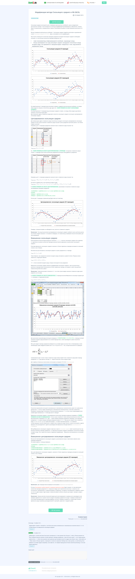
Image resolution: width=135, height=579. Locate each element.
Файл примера (56, 22)
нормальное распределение (66, 484)
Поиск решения (70, 362)
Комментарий (31, 549)
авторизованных (76, 518)
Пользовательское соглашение (49, 568)
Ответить (32, 529)
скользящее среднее (65, 428)
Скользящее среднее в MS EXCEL (42, 34)
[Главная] (32, 3)
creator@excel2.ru (32, 570)
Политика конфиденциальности (49, 570)
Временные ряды (34, 18)
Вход (104, 2)
